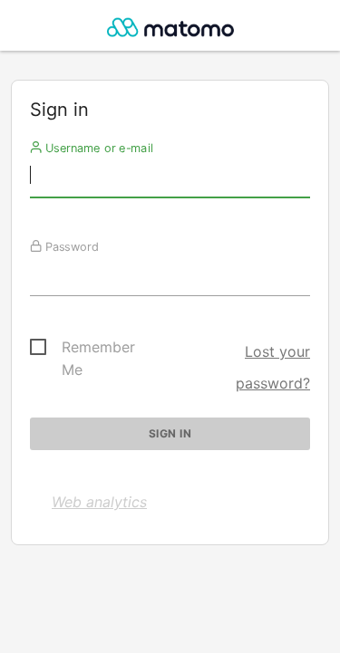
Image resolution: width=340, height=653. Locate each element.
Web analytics (99, 502)
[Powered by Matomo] (170, 30)
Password (70, 246)
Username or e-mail (97, 147)
